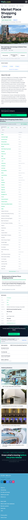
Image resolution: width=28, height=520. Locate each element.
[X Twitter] (5, 482)
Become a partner (5, 506)
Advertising (3, 490)
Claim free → (24, 340)
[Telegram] (7, 482)
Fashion (12, 127)
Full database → (24, 124)
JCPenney (5, 66)
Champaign (9, 297)
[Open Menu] (26, 2)
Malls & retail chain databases (7, 503)
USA (7, 302)
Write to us (3, 496)
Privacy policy (4, 515)
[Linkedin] (2, 482)
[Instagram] (13, 482)
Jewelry (24, 127)
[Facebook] (10, 482)
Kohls (12, 66)
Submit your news (5, 494)
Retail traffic (3, 501)
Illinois (8, 300)
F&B (20, 127)
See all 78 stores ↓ (14, 69)
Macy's (17, 66)
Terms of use (4, 517)
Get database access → (14, 334)
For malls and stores (5, 492)
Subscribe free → (14, 115)
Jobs (2, 510)
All (8, 127)
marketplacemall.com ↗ (11, 323)
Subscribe (3, 508)
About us (3, 487)
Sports (3, 129)
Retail (17, 127)
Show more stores (14, 271)
